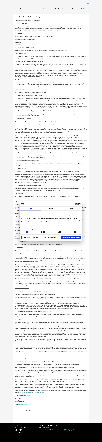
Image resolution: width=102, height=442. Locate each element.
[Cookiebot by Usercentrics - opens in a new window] (75, 204)
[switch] (43, 232)
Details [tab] (51, 208)
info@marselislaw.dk (27, 392)
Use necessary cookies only (31, 237)
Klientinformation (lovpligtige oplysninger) (74, 427)
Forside (19, 8)
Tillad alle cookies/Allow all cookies (71, 237)
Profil (31, 8)
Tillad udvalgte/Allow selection (51, 237)
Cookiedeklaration (68, 431)
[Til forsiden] (22, 3)
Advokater (44, 8)
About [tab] (71, 208)
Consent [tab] (30, 208)
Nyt (71, 8)
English (87, 3)
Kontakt (82, 8)
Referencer (59, 8)
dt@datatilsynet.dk (22, 404)
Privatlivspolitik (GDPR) (69, 429)
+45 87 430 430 (40, 392)
